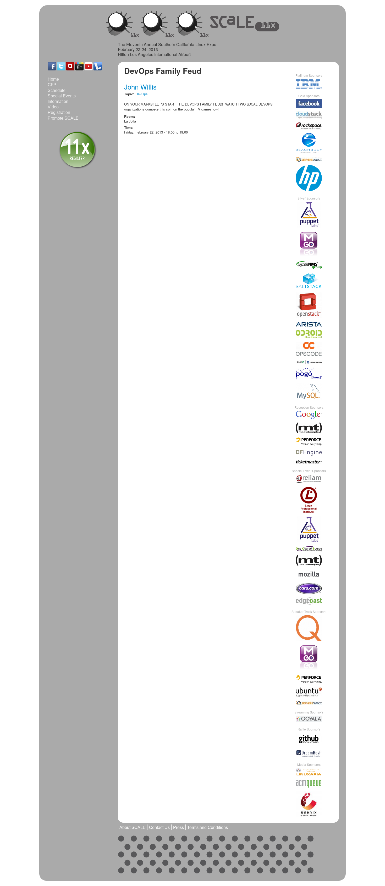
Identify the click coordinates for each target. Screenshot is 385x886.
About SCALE (132, 827)
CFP (52, 84)
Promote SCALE (63, 118)
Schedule (56, 90)
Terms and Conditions (207, 827)
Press (178, 827)
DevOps (141, 93)
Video (53, 107)
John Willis (140, 86)
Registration (59, 112)
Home (53, 79)
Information (58, 101)
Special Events (62, 96)
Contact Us (159, 827)
